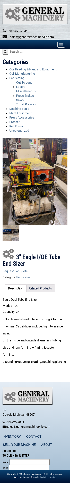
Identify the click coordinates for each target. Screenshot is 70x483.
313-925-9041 (18, 31)
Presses (14, 122)
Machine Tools (19, 109)
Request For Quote (15, 271)
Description (15, 288)
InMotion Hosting (48, 477)
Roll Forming (17, 126)
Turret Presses (26, 104)
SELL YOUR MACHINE (19, 445)
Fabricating (16, 78)
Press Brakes (25, 95)
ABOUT (46, 445)
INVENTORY (12, 436)
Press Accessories (21, 117)
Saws (20, 100)
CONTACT (33, 436)
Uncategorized (19, 130)
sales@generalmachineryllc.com (31, 37)
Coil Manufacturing (22, 73)
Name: (6, 462)
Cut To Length (25, 82)
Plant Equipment (20, 113)
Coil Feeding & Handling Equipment (33, 69)
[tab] (16, 288)
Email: (5, 467)
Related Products (40, 288)
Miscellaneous (26, 91)
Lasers (20, 87)
